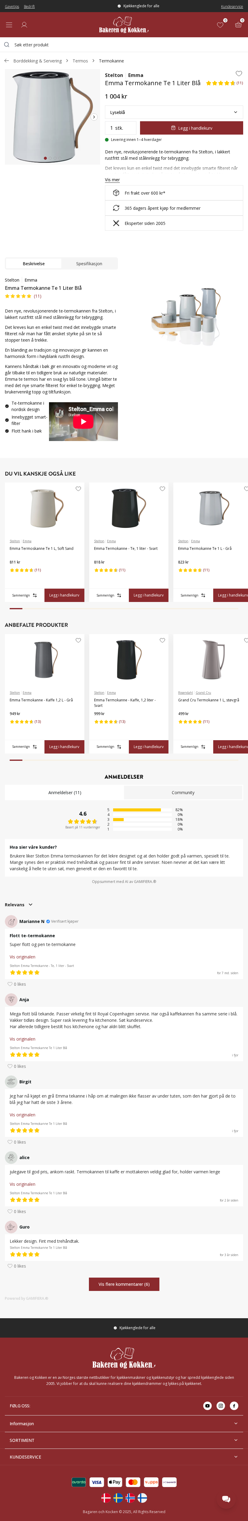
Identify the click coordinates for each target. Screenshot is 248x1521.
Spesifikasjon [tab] (89, 263)
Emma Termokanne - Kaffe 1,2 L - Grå (41, 700)
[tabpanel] (61, 361)
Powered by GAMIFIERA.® (26, 1298)
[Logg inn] (24, 25)
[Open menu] (9, 25)
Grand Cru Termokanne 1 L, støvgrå (208, 700)
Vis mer (112, 179)
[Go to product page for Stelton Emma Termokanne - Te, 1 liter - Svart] (129, 508)
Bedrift (29, 6)
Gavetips (12, 6)
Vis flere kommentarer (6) (124, 1284)
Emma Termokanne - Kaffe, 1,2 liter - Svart (125, 702)
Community (183, 792)
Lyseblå (117, 112)
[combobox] (124, 44)
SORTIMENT (22, 1440)
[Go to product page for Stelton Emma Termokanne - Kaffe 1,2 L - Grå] (44, 660)
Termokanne (111, 61)
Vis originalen (22, 957)
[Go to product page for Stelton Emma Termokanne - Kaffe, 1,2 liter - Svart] (129, 660)
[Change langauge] (106, 1498)
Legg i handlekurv (195, 128)
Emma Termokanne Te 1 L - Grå (205, 548)
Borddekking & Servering (37, 61)
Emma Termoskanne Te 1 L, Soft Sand (41, 548)
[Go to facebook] (234, 1406)
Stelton (114, 75)
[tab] (45, 158)
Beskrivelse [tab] (34, 263)
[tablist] (61, 263)
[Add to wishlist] (239, 73)
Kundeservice (232, 6)
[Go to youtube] (207, 1406)
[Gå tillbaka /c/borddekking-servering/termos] (6, 60)
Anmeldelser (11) (64, 792)
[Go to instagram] (221, 1406)
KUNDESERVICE (25, 1457)
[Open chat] (226, 1499)
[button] (224, 85)
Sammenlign (21, 595)
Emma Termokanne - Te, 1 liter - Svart (126, 548)
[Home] (123, 24)
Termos (80, 61)
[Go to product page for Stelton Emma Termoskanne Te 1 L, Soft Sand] (44, 508)
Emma (135, 75)
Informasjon (22, 1423)
